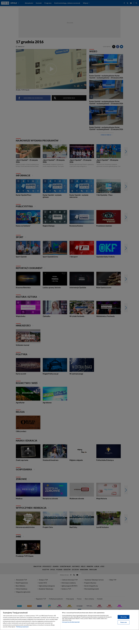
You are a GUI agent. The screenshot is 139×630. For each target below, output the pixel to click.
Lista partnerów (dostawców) (70, 622)
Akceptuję (123, 617)
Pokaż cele (123, 622)
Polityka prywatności (22, 627)
